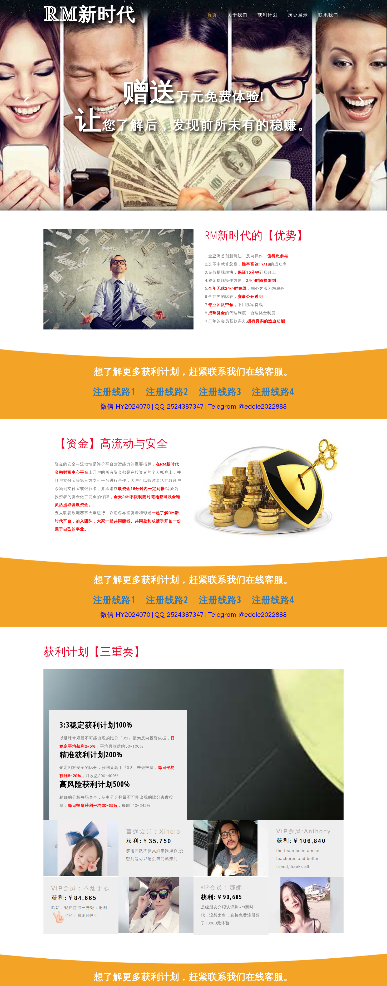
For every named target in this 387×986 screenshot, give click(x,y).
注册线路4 (273, 391)
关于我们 (237, 15)
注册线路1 (114, 391)
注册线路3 (220, 391)
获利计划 (268, 15)
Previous (26, 101)
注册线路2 (167, 391)
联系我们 (328, 15)
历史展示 (298, 15)
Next (361, 101)
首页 (212, 15)
